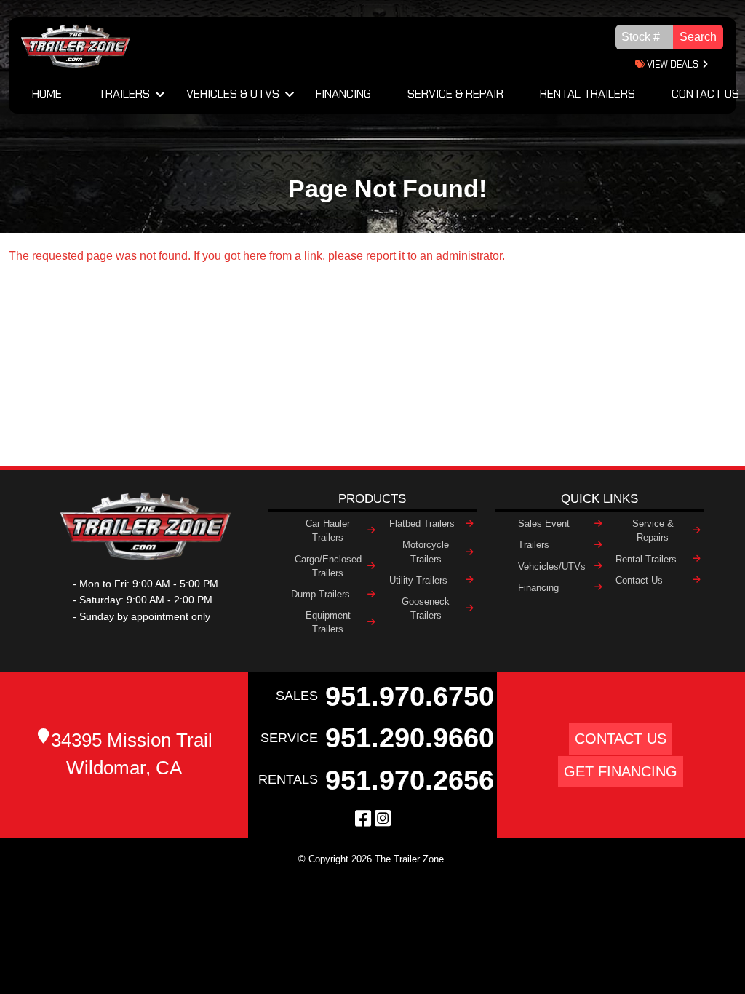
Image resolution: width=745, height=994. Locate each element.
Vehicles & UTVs (232, 93)
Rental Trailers (587, 93)
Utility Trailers (418, 580)
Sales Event (544, 523)
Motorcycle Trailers (425, 551)
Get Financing (620, 771)
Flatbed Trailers (422, 523)
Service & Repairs (653, 530)
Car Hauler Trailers (328, 530)
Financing (343, 93)
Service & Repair (455, 93)
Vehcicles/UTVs (552, 566)
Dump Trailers (320, 594)
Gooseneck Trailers (426, 608)
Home (47, 93)
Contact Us (639, 580)
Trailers (124, 93)
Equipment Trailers (328, 622)
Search (698, 37)
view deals (671, 64)
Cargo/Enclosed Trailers (328, 566)
